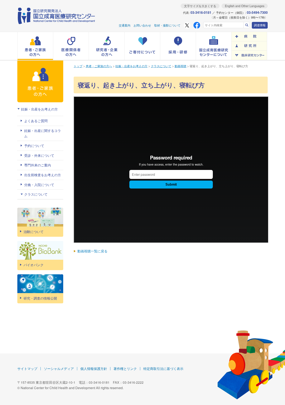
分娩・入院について (39, 184)
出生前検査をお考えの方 (42, 174)
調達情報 (260, 25)
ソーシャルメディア (59, 368)
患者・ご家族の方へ (99, 66)
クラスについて (161, 66)
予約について (34, 145)
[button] (35, 46)
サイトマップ (27, 368)
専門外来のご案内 (37, 165)
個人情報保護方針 (93, 368)
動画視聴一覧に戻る (92, 251)
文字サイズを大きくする (200, 6)
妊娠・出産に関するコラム (42, 133)
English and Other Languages (244, 6)
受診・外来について (39, 155)
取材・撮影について (167, 25)
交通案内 (124, 25)
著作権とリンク (125, 368)
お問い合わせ (142, 25)
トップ (78, 66)
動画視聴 (180, 66)
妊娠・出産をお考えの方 (131, 66)
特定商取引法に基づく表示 (163, 368)
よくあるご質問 (36, 120)
